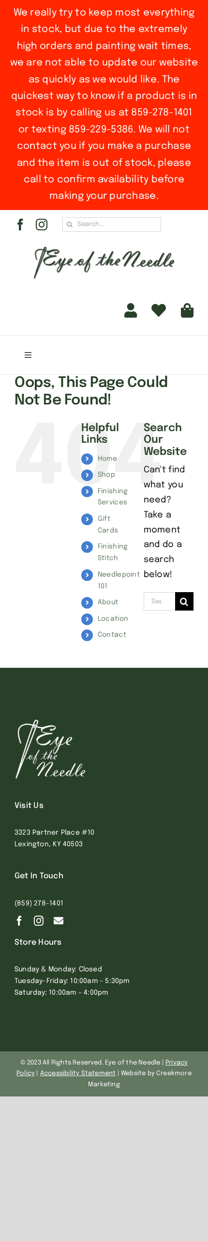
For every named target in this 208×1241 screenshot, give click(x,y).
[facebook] (20, 224)
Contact (112, 634)
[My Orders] (158, 310)
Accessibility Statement (78, 1073)
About (108, 602)
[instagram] (41, 224)
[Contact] (58, 921)
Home (107, 458)
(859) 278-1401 (39, 903)
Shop (106, 474)
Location (113, 618)
